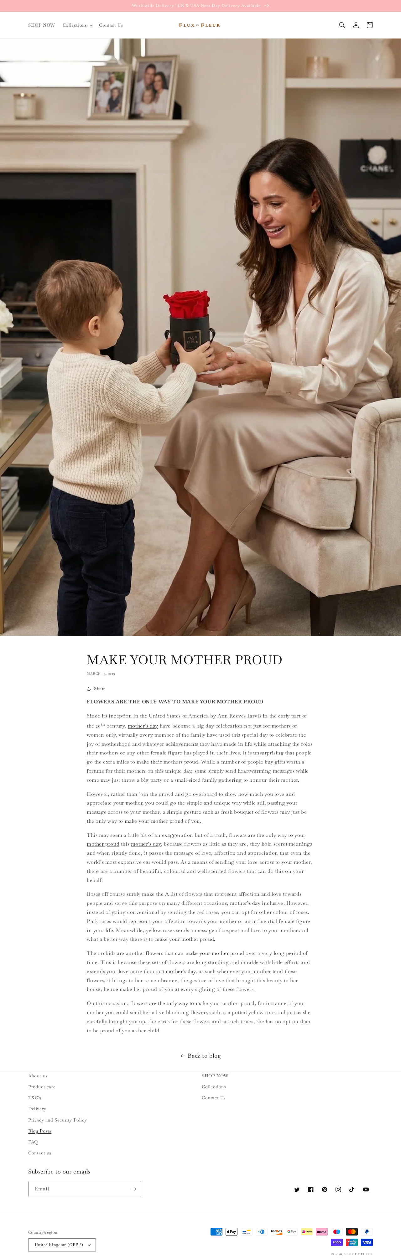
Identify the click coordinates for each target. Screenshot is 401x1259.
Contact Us (214, 1098)
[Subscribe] (134, 1189)
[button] (77, 25)
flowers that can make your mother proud (195, 953)
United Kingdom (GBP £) (59, 1244)
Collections (214, 1087)
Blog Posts (39, 1131)
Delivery (37, 1108)
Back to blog (204, 1055)
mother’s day (143, 726)
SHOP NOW (215, 1076)
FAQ (33, 1142)
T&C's (34, 1098)
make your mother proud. (185, 939)
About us (38, 1076)
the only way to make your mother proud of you (143, 821)
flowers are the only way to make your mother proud (192, 1003)
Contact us (39, 1153)
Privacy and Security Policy (57, 1120)
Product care (41, 1087)
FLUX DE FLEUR (358, 1254)
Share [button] (100, 689)
